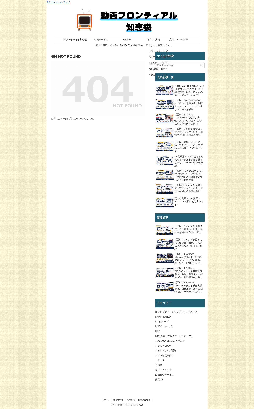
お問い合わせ (144, 400)
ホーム (107, 400)
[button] (201, 65)
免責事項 (131, 400)
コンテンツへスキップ (58, 2)
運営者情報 (118, 400)
